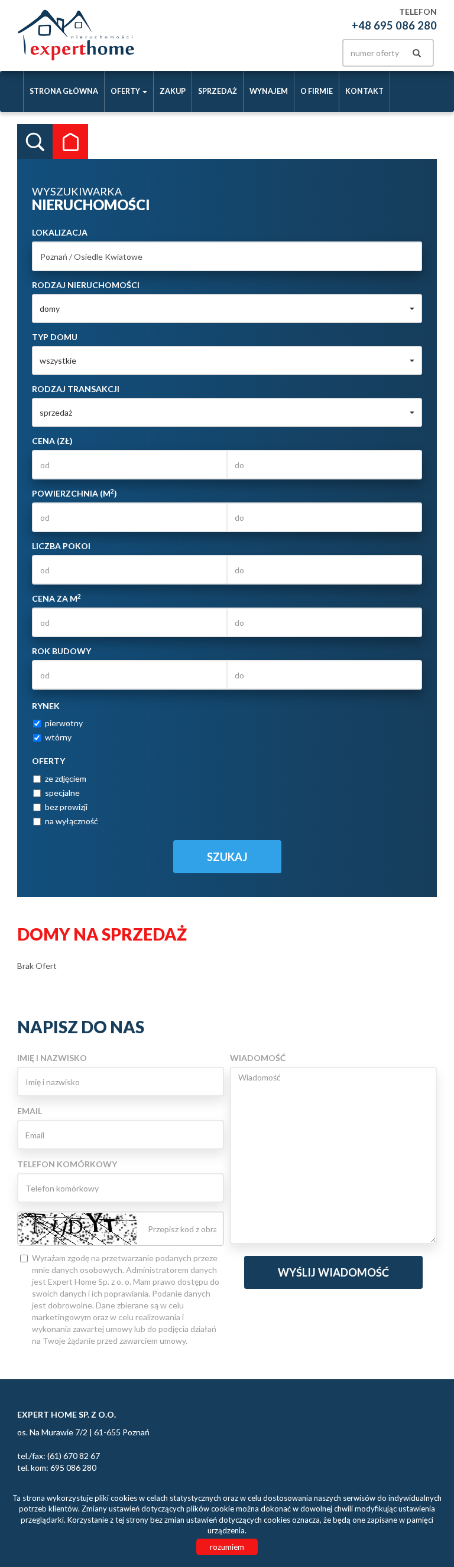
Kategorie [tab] (70, 141)
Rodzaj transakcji (75, 389)
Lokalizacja (59, 232)
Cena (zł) (52, 441)
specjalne (62, 793)
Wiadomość (258, 1058)
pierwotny (64, 723)
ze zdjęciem (65, 778)
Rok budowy (61, 651)
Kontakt (364, 91)
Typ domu (54, 337)
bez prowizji (66, 807)
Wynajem (268, 91)
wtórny (58, 737)
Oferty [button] (126, 91)
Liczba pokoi (61, 546)
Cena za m (56, 598)
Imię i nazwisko (52, 1058)
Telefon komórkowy (67, 1164)
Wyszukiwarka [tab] (35, 141)
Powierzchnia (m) (74, 493)
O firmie (316, 91)
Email (29, 1111)
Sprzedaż (217, 91)
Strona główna (64, 91)
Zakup (173, 91)
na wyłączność (71, 821)
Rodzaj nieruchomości (86, 285)
